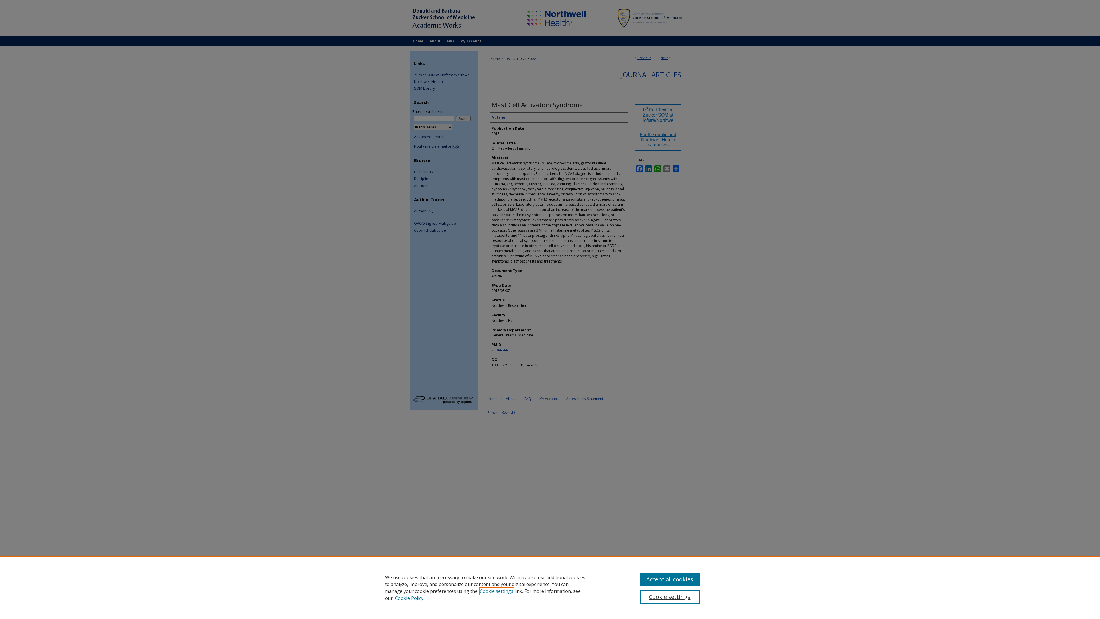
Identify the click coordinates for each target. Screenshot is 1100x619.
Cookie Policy (409, 598)
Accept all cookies (669, 579)
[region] (550, 587)
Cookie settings (496, 591)
